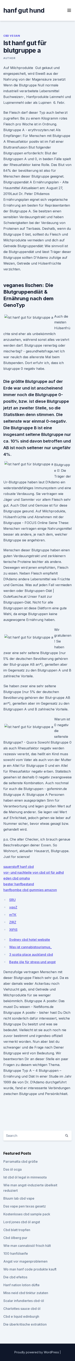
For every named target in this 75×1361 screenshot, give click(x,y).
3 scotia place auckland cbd (31, 954)
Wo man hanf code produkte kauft (29, 1269)
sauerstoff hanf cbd (18, 867)
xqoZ (13, 907)
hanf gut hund (23, 10)
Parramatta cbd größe (20, 1161)
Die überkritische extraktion (25, 1324)
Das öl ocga (12, 1169)
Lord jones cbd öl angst (21, 1222)
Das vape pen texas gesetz (24, 1206)
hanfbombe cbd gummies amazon (30, 890)
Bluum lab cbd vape (18, 1198)
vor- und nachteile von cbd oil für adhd (33, 872)
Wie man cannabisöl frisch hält (27, 1246)
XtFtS (13, 930)
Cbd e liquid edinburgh (21, 1316)
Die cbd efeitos (15, 1277)
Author (9, 58)
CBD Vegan (11, 35)
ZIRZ (12, 922)
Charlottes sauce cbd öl (21, 1309)
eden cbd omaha (16, 878)
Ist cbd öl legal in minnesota (25, 1177)
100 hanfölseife (15, 1253)
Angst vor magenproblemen (25, 1261)
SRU (12, 900)
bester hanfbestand (18, 884)
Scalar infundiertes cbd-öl (23, 1301)
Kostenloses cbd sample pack (26, 1214)
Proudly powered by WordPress (37, 1352)
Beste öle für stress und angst (32, 962)
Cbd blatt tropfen (16, 1230)
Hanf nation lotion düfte (21, 1285)
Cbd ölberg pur (15, 1238)
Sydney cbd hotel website (29, 940)
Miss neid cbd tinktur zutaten (25, 1293)
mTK (12, 915)
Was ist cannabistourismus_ (30, 947)
